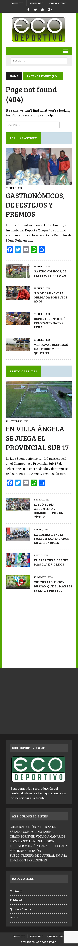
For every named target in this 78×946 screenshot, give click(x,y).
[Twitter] (35, 9)
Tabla (14, 918)
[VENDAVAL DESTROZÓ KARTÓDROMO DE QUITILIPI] (18, 348)
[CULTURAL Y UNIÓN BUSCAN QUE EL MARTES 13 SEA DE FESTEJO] (18, 586)
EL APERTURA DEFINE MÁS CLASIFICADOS (51, 562)
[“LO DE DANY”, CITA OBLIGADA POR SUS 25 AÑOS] (18, 297)
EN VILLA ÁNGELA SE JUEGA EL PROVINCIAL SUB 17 (37, 438)
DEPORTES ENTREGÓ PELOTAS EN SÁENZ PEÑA (50, 323)
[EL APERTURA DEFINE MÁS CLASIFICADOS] (18, 564)
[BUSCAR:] (39, 60)
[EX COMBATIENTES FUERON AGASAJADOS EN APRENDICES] (18, 538)
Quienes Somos (58, 3)
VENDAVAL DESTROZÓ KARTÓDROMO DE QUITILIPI (51, 348)
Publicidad (36, 3)
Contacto (17, 3)
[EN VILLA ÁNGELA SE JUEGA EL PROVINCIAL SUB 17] (39, 416)
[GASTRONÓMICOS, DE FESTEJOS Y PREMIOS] (39, 182)
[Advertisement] (39, 630)
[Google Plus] (50, 9)
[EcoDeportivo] (39, 30)
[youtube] (42, 9)
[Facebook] (28, 9)
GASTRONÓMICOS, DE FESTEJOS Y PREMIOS (35, 204)
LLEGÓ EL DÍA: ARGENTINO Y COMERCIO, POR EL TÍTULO (48, 510)
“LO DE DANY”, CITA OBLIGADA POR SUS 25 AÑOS (50, 297)
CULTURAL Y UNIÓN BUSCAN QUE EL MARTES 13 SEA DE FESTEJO (53, 586)
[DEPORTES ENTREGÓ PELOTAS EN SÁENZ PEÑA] (18, 323)
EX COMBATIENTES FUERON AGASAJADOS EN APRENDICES (51, 538)
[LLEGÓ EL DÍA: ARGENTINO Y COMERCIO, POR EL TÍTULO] (18, 508)
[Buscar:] (33, 124)
